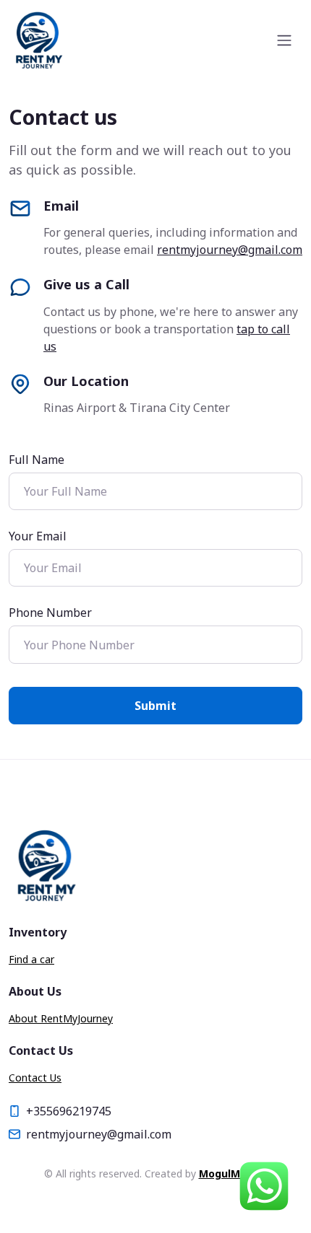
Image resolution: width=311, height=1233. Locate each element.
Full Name (36, 460)
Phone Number (50, 612)
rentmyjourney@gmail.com (229, 250)
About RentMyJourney (61, 1018)
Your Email (38, 536)
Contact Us (35, 1077)
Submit (155, 706)
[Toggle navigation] (284, 40)
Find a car (31, 959)
